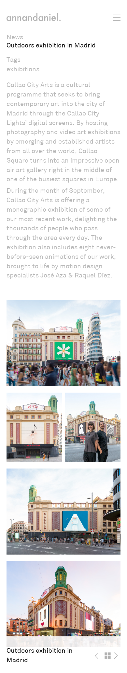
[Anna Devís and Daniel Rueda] (34, 17)
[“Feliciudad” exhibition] (117, 655)
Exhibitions (23, 69)
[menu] (103, 16)
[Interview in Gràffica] (98, 655)
